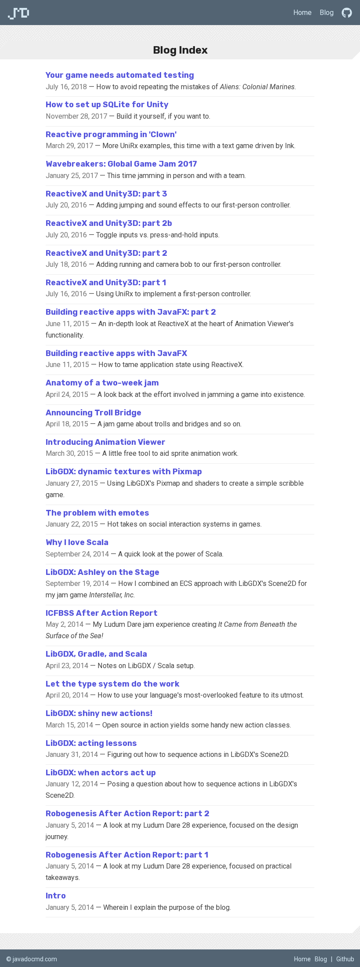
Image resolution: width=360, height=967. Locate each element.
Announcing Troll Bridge (93, 413)
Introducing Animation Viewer (106, 442)
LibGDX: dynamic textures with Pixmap (124, 471)
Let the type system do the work (113, 684)
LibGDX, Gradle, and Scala (96, 654)
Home (302, 12)
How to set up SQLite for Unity (107, 104)
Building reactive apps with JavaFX (116, 353)
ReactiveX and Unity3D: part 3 (106, 194)
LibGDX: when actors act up (101, 773)
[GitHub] (347, 12)
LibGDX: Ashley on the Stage (102, 572)
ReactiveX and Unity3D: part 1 (106, 282)
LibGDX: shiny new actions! (99, 713)
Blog (327, 12)
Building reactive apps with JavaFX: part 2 (131, 312)
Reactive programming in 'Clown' (111, 134)
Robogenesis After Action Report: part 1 (127, 855)
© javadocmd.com (31, 959)
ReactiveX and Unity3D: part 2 (106, 253)
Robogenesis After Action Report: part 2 (127, 813)
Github (345, 959)
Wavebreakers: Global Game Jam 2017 (121, 164)
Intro (56, 896)
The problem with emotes (97, 513)
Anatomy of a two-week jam (102, 383)
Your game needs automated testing (120, 75)
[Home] (18, 12)
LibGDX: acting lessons (91, 743)
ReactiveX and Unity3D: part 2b (109, 223)
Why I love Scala (77, 542)
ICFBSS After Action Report (102, 613)
